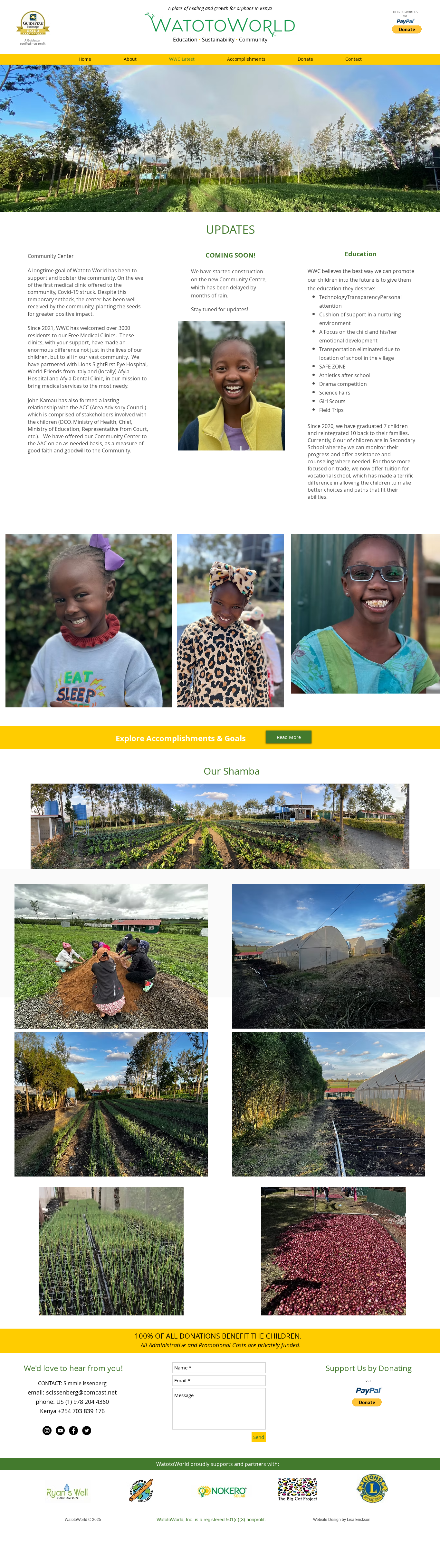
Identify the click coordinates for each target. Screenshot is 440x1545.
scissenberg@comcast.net (81, 1392)
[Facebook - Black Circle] (73, 1430)
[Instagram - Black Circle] (47, 1430)
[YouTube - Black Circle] (60, 1430)
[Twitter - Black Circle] (86, 1430)
